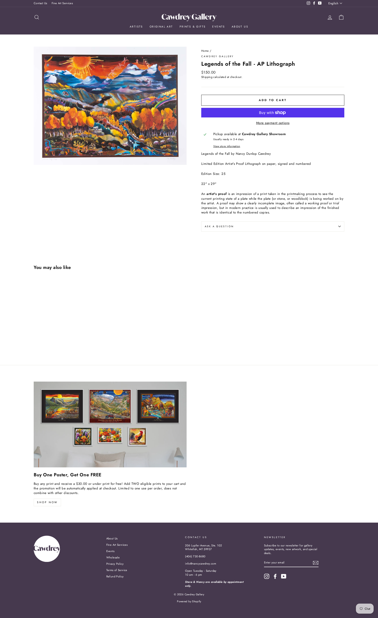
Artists (136, 27)
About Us (240, 27)
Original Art (161, 27)
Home (205, 51)
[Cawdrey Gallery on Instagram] (266, 576)
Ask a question (219, 226)
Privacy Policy (115, 564)
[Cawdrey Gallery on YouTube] (283, 576)
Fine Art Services (62, 3)
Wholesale (113, 557)
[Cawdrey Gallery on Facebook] (275, 576)
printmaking (296, 194)
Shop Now (47, 502)
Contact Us (40, 3)
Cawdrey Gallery (217, 56)
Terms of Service (116, 570)
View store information (226, 146)
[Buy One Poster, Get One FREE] (110, 424)
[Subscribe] (315, 562)
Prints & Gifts (193, 27)
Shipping (206, 77)
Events (218, 27)
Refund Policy (115, 576)
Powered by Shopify (189, 601)
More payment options (273, 123)
